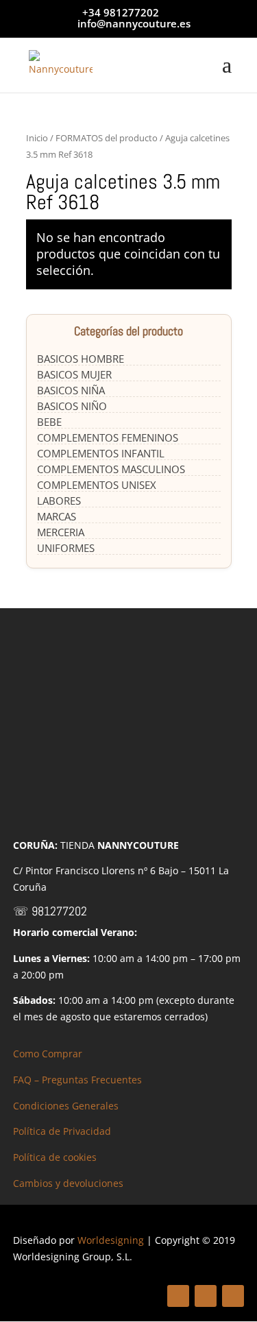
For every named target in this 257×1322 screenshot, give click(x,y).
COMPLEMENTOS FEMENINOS (107, 437)
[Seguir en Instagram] (233, 1296)
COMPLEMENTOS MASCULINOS (111, 469)
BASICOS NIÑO (72, 406)
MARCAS (56, 516)
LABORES (59, 500)
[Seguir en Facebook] (178, 1296)
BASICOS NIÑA (71, 390)
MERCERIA (60, 532)
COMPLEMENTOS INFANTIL (100, 453)
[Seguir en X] (206, 1296)
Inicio (37, 138)
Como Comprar (47, 1053)
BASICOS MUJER (74, 374)
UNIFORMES (66, 548)
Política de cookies (55, 1157)
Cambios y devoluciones (68, 1183)
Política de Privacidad (62, 1131)
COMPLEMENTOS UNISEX (96, 485)
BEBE (49, 422)
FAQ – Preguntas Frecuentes (77, 1079)
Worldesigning (110, 1240)
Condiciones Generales (66, 1105)
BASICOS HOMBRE (80, 358)
